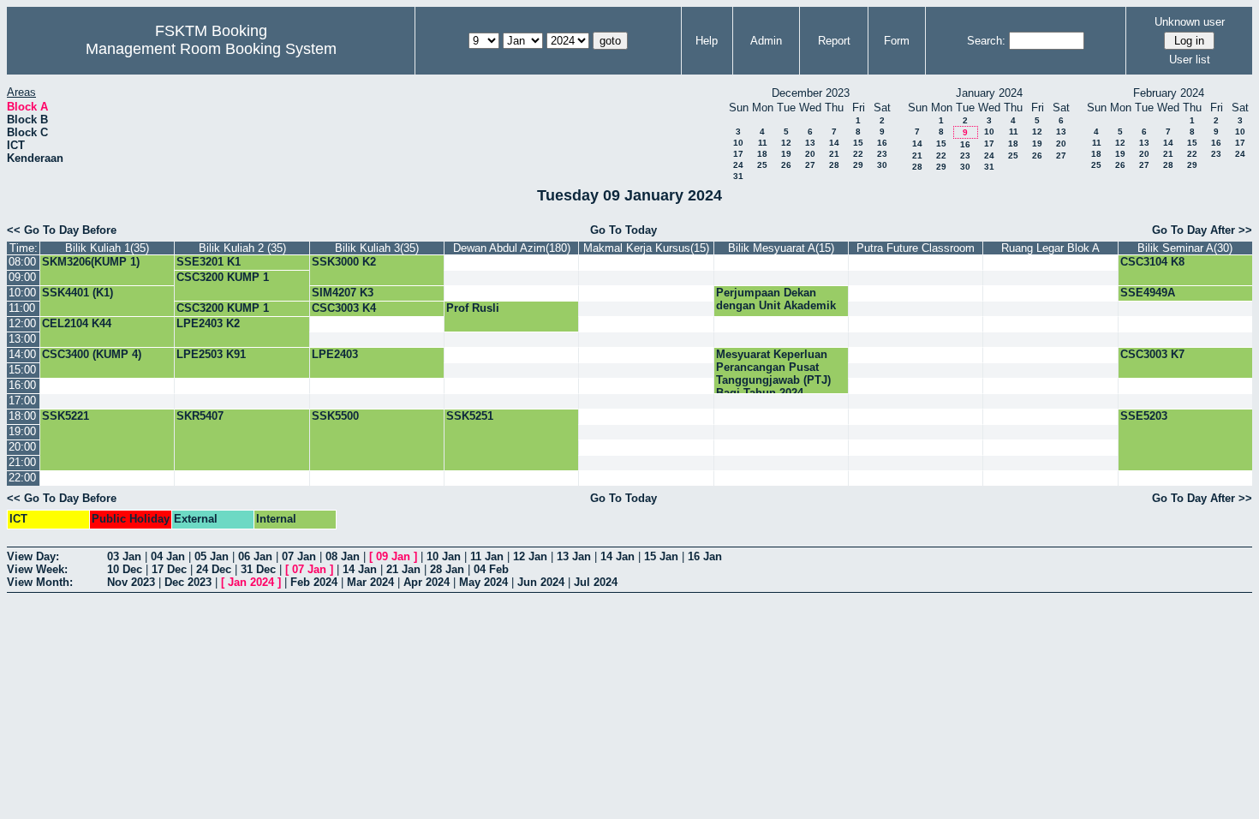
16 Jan (705, 556)
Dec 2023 (188, 582)
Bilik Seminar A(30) (1184, 248)
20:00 (22, 446)
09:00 (22, 277)
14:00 (22, 354)
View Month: (40, 582)
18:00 (22, 416)
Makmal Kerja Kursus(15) (646, 248)
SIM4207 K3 (342, 292)
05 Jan (211, 556)
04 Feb (491, 569)
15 (858, 142)
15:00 (22, 369)
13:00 (22, 338)
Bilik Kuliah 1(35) (107, 248)
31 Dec (258, 569)
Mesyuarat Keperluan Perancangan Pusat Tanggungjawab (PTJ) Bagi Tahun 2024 (773, 373)
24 (738, 165)
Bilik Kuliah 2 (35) (242, 248)
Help (706, 40)
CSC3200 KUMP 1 (222, 277)
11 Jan (487, 556)
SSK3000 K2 (344, 261)
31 (738, 176)
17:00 (22, 400)
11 (762, 142)
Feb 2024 (313, 582)
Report (834, 40)
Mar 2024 (370, 582)
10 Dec (124, 569)
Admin (766, 40)
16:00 (22, 385)
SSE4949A (1147, 292)
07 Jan (299, 556)
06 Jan (255, 556)
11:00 (22, 308)
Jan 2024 (251, 582)
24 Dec (213, 569)
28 (834, 165)
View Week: (37, 569)
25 (762, 165)
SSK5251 (469, 416)
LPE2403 (335, 354)
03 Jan (124, 556)
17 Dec (169, 569)
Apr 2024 (426, 582)
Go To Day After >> (1202, 230)
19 (786, 153)
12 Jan (530, 556)
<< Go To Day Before (61, 230)
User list (1189, 59)
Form (897, 40)
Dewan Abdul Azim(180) (511, 248)
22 (858, 153)
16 (882, 142)
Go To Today (623, 230)
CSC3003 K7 (1152, 354)
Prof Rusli (472, 308)
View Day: (33, 556)
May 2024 (483, 582)
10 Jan (444, 556)
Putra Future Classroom (915, 248)
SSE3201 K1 (208, 261)
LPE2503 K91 (211, 354)
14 (834, 142)
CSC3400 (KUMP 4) (91, 354)
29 (858, 165)
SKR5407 (200, 416)
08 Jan (342, 556)
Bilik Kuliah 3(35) (377, 248)
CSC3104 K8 (1152, 261)
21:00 (22, 462)
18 (762, 153)
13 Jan (574, 556)
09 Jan (393, 556)
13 (810, 142)
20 (810, 153)
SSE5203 (1143, 416)
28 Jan (447, 569)
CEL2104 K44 (76, 323)
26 (786, 165)
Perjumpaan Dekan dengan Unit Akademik (776, 299)
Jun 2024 (540, 582)
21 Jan (403, 569)
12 (786, 142)
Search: (986, 40)
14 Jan (617, 556)
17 (738, 153)
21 (834, 153)
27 (810, 165)
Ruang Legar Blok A (1050, 248)
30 (882, 165)
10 (738, 142)
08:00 (22, 261)
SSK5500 (335, 416)
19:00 (22, 431)
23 (882, 153)
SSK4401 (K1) (77, 292)
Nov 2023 (131, 582)
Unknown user (1190, 21)
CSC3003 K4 (344, 308)
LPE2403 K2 (208, 323)
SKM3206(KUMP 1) (91, 261)
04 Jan (168, 556)
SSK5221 (65, 416)
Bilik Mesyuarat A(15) (781, 248)
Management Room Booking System (211, 48)
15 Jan (661, 556)
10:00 (22, 292)
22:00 (22, 477)
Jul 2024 (596, 582)
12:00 (22, 323)
